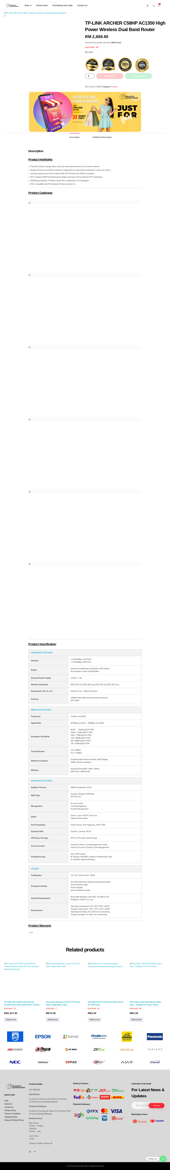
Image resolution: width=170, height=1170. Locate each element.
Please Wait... (110, 76)
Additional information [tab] (102, 137)
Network (114, 87)
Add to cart (11, 1020)
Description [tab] (75, 137)
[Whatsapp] (163, 1159)
